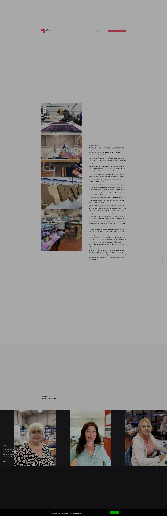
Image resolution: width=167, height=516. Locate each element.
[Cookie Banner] (83, 512)
